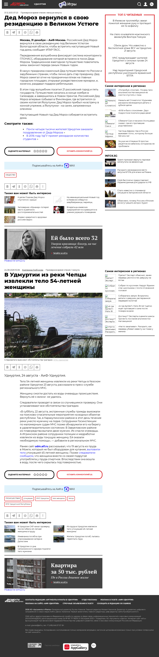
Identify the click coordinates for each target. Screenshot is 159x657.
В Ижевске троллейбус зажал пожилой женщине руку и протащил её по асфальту (130, 23)
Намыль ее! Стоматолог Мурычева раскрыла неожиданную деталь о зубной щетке (135, 102)
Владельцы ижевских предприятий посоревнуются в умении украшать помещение (82, 209)
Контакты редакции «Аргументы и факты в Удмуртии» (51, 600)
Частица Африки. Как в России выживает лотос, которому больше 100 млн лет (135, 133)
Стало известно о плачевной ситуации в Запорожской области (134, 191)
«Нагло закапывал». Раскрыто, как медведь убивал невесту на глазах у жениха (135, 329)
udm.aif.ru (41, 446)
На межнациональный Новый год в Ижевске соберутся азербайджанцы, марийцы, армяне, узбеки (76, 201)
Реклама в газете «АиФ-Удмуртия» (117, 600)
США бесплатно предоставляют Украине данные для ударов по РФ (134, 181)
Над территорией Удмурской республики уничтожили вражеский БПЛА (130, 73)
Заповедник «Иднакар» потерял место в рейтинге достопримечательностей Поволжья (33, 211)
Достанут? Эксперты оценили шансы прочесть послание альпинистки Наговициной (136, 318)
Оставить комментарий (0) (79, 151)
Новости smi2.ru (14, 260)
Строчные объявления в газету (78, 603)
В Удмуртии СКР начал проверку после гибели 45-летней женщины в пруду (34, 529)
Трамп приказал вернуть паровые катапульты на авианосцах (133, 161)
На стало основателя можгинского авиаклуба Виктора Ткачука (130, 35)
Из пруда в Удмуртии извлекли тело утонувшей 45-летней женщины (82, 529)
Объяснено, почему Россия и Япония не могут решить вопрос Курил (135, 202)
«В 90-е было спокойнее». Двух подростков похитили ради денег (134, 111)
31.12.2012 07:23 (11, 12)
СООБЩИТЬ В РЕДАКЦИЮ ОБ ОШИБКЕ (114, 603)
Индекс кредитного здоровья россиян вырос (32, 218)
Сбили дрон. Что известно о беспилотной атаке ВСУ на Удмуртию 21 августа (129, 48)
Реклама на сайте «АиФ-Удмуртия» (42, 603)
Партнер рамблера (52, 645)
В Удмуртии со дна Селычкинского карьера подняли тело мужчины (34, 548)
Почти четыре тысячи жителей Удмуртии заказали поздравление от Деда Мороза (58, 131)
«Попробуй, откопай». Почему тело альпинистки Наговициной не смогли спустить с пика (135, 92)
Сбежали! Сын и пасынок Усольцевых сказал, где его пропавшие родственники (136, 123)
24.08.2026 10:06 (12, 270)
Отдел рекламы (89, 600)
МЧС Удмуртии (60, 360)
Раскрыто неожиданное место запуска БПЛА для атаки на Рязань (134, 171)
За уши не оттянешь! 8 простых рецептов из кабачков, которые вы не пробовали (136, 143)
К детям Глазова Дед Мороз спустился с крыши (31, 198)
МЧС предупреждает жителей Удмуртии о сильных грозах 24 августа (130, 61)
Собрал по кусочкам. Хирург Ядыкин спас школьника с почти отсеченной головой (136, 288)
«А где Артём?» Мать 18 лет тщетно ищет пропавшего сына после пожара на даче (135, 308)
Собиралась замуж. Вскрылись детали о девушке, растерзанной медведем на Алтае (134, 298)
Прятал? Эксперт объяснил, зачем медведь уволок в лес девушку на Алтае (134, 277)
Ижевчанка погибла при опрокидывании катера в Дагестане (30, 539)
